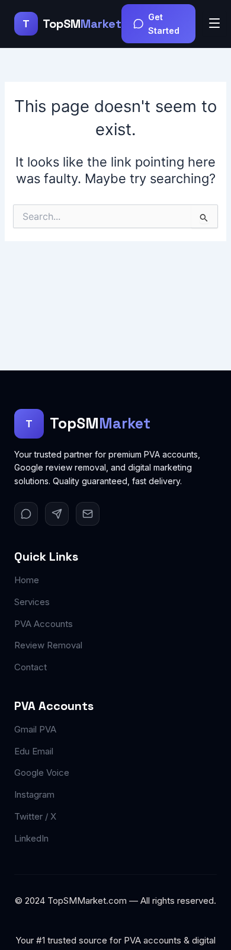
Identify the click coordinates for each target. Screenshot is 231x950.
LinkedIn (31, 838)
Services (32, 601)
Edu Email (33, 751)
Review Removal (48, 645)
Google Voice (41, 772)
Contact (30, 667)
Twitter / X (35, 816)
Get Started (163, 24)
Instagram (34, 794)
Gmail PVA (35, 729)
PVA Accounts (43, 623)
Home (26, 580)
